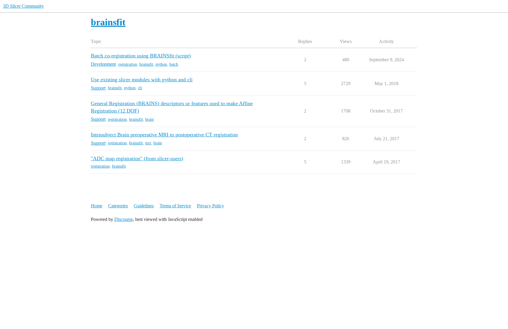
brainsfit (146, 64)
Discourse (123, 219)
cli (140, 88)
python (161, 64)
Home (96, 205)
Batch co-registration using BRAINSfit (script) (141, 56)
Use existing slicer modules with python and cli (142, 79)
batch (173, 64)
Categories (118, 205)
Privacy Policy (210, 205)
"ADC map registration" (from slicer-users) (137, 158)
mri (148, 143)
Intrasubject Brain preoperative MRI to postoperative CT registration (164, 135)
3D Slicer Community (23, 6)
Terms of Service (175, 205)
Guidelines (144, 205)
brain (149, 119)
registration (127, 64)
